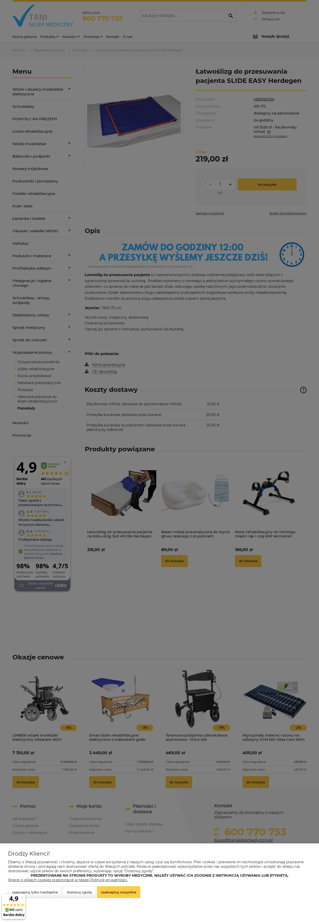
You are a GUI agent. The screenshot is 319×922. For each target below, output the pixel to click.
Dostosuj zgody (79, 892)
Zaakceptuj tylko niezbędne (35, 892)
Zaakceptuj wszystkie (118, 892)
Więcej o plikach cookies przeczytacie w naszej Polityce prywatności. (68, 880)
